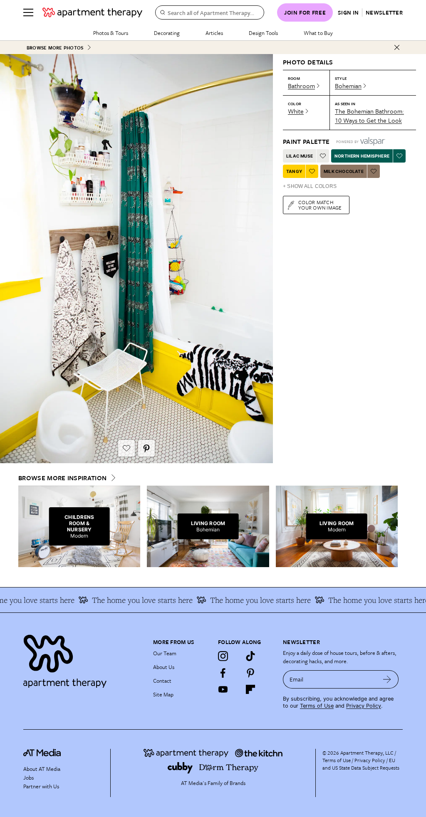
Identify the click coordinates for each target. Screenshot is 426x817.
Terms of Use (317, 706)
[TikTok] (250, 656)
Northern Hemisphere (361, 155)
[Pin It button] (146, 448)
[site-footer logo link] (42, 754)
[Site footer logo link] (83, 659)
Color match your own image (320, 204)
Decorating (167, 33)
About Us (163, 667)
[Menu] (28, 12)
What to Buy (318, 33)
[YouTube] (223, 689)
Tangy (294, 171)
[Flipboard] (250, 689)
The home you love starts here (133, 600)
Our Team (164, 653)
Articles (214, 33)
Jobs (28, 777)
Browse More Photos (55, 47)
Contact (162, 680)
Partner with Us (41, 786)
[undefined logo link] (92, 12)
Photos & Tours (110, 33)
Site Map (163, 694)
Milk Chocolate (344, 171)
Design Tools (263, 33)
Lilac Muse (299, 155)
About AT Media (41, 769)
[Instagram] (223, 656)
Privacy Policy (363, 706)
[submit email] (387, 679)
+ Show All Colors (310, 186)
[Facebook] (223, 673)
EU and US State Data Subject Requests (360, 763)
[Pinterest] (250, 673)
